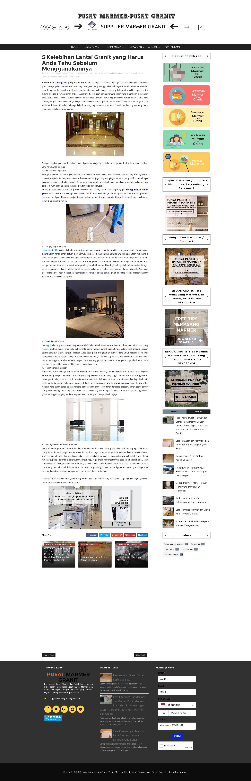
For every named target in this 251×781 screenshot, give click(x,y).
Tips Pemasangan (171, 554)
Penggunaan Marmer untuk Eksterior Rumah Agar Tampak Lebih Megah (191, 471)
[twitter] (48, 27)
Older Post (140, 655)
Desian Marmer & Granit (173, 544)
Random (198, 412)
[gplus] (54, 27)
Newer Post (49, 655)
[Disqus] (95, 608)
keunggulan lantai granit (115, 73)
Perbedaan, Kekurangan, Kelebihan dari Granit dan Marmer (129, 557)
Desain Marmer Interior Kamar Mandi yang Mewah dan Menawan (191, 487)
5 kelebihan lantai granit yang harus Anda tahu (69, 73)
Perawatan (135, 47)
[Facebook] (48, 709)
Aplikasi (153, 47)
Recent (174, 412)
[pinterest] (66, 27)
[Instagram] (72, 709)
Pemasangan (114, 47)
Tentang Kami (92, 47)
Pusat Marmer (187, 549)
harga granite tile (97, 73)
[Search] (201, 27)
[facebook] (43, 27)
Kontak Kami (172, 47)
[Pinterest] (80, 709)
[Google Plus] (64, 709)
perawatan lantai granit (58, 76)
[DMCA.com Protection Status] (53, 718)
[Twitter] (56, 709)
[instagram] (60, 27)
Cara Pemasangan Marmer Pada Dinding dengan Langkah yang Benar (192, 445)
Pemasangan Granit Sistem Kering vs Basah (94, 558)
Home (74, 47)
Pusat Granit (74, 76)
